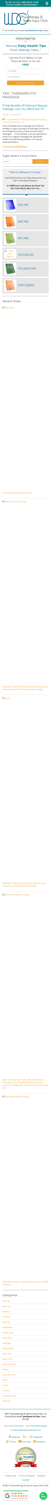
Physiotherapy (9, 1364)
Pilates (5, 1369)
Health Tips (7, 1332)
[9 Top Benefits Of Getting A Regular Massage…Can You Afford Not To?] (25, 122)
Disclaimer (41, 1476)
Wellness (6, 1401)
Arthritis (6, 1301)
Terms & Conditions (27, 1476)
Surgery (6, 1390)
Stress (5, 1385)
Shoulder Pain (8, 1374)
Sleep (5, 1380)
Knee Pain (7, 1338)
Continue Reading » (15, 146)
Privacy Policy (10, 1476)
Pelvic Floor (7, 1359)
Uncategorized (9, 1395)
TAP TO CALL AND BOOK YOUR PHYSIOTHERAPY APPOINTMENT (22, 3)
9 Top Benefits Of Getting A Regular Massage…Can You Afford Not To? (25, 107)
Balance (6, 1311)
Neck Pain (7, 1353)
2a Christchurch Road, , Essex (27, 30)
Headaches (7, 1327)
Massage (6, 1343)
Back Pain (7, 1306)
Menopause (8, 1348)
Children (6, 1316)
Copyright (25, 1480)
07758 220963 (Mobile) (38, 1426)
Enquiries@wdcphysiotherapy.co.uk (27, 1430)
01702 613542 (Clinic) (15, 1426)
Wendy (5, 114)
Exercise (6, 1322)
